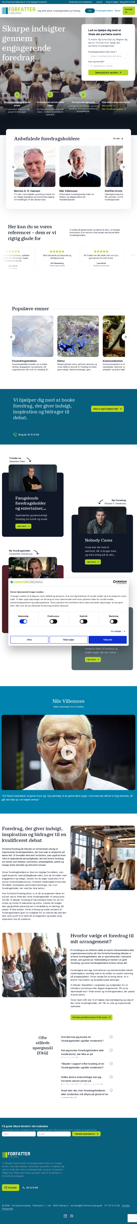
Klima (61, 361)
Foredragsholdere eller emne (102, 52)
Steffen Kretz (113, 191)
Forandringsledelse (24, 361)
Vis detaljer (116, 631)
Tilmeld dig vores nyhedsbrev (80, 2)
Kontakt (12, 1187)
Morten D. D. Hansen (27, 191)
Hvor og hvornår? (96, 61)
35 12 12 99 (130, 2)
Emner (118, 10)
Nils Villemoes (68, 191)
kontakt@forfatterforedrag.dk (86, 1205)
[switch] (53, 621)
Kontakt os (128, 10)
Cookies (126, 1205)
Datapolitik (7, 1208)
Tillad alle (107, 640)
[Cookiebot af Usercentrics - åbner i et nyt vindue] (115, 582)
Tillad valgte (68, 640)
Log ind (99, 2)
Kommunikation (113, 361)
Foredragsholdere (104, 10)
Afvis (29, 640)
